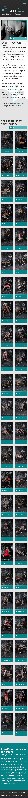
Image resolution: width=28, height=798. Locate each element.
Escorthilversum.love (6, 71)
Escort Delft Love (3, 795)
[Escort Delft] (12, 10)
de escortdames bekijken (10, 89)
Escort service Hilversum (19, 103)
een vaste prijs (17, 92)
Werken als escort (6, 794)
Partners (21, 794)
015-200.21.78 (19, 38)
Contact (14, 794)
